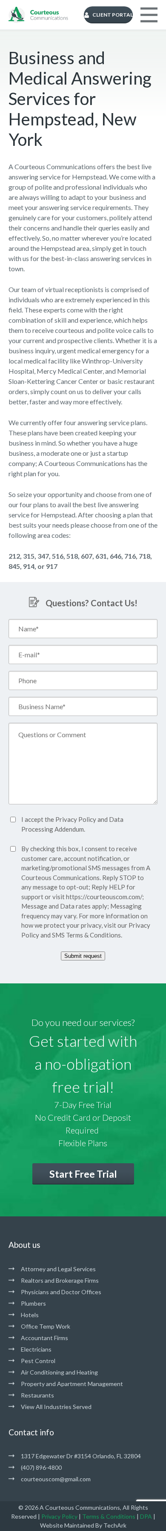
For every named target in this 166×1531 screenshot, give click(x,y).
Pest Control (38, 1360)
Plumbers (33, 1303)
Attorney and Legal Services (58, 1269)
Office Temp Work (45, 1326)
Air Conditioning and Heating (59, 1372)
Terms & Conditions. (94, 935)
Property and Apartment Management (72, 1383)
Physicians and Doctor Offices (61, 1291)
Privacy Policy (75, 819)
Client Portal (112, 14)
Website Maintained (67, 1525)
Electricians (36, 1349)
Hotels (30, 1314)
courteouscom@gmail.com (56, 1479)
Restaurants (37, 1395)
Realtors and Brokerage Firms (60, 1280)
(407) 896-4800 (41, 1467)
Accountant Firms (44, 1337)
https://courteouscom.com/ (104, 896)
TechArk (114, 1525)
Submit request (83, 956)
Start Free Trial (83, 1174)
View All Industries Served (56, 1406)
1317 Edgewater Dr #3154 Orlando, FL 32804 (81, 1456)
